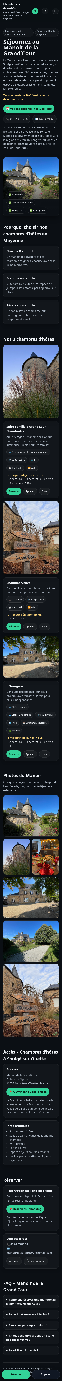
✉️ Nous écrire (44, 119)
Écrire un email (36, 1261)
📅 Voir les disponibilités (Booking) (29, 109)
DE (55, 11)
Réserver (14, 491)
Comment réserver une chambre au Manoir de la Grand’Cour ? (31, 1301)
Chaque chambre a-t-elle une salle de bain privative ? (30, 1338)
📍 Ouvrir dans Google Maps (28, 1092)
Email (44, 491)
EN (45, 11)
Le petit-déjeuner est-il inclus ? (29, 1314)
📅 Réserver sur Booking (25, 1209)
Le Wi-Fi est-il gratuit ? (23, 1350)
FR (35, 11)
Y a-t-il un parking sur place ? (28, 1325)
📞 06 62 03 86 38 (17, 119)
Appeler (30, 491)
